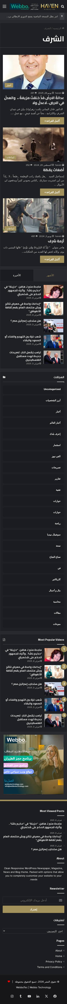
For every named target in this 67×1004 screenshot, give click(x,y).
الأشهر (50, 275)
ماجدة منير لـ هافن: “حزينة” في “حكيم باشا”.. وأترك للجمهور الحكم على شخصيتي (22, 290)
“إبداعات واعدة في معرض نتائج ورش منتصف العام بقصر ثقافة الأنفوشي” (23, 307)
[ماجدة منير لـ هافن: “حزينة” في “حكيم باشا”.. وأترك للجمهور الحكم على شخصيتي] (53, 291)
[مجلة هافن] (33, 6)
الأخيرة (17, 275)
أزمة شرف (56, 241)
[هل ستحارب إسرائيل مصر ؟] (53, 325)
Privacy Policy (54, 961)
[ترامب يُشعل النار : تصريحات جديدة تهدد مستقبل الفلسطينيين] (53, 357)
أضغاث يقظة (53, 170)
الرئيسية (57, 28)
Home (58, 956)
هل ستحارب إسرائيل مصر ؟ (26, 320)
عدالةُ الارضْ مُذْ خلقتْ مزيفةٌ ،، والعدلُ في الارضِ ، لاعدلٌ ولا (34, 100)
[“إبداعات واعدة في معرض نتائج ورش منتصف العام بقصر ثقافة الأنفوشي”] (53, 308)
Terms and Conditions (49, 967)
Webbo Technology (40, 987)
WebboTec (22, 987)
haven (58, 93)
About (58, 950)
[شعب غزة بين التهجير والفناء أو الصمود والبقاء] (53, 341)
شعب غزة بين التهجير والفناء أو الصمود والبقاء (23, 338)
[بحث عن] (62, 8)
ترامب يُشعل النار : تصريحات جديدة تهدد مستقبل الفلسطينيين (25, 356)
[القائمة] (4, 8)
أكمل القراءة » (52, 120)
